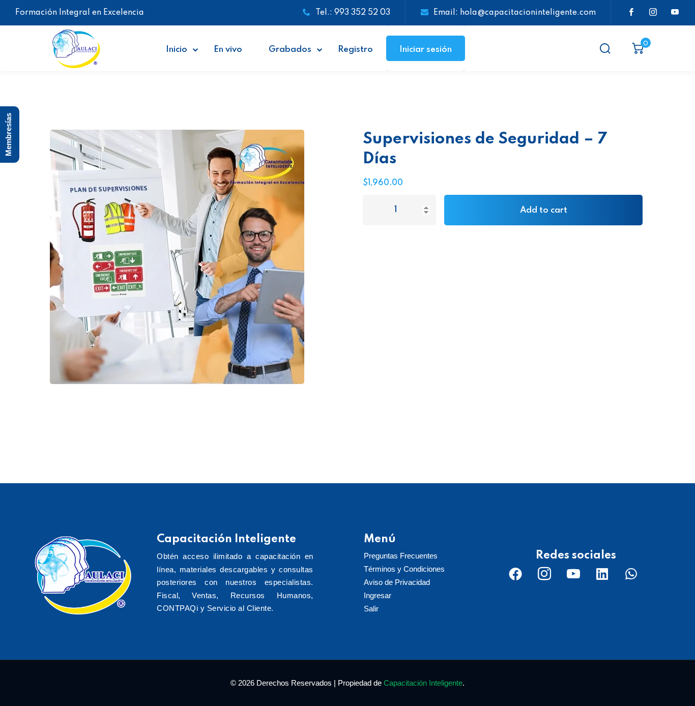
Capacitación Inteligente (423, 683)
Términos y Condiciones (404, 569)
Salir (371, 608)
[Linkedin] (602, 574)
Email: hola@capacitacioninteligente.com (514, 13)
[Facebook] (515, 574)
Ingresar (377, 595)
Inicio (176, 49)
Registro (355, 49)
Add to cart (543, 210)
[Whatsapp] (631, 574)
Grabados (290, 49)
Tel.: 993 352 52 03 (352, 13)
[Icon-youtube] (573, 574)
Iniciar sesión (425, 49)
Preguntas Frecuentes (401, 555)
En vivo (228, 49)
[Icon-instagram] (544, 574)
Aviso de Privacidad (397, 582)
